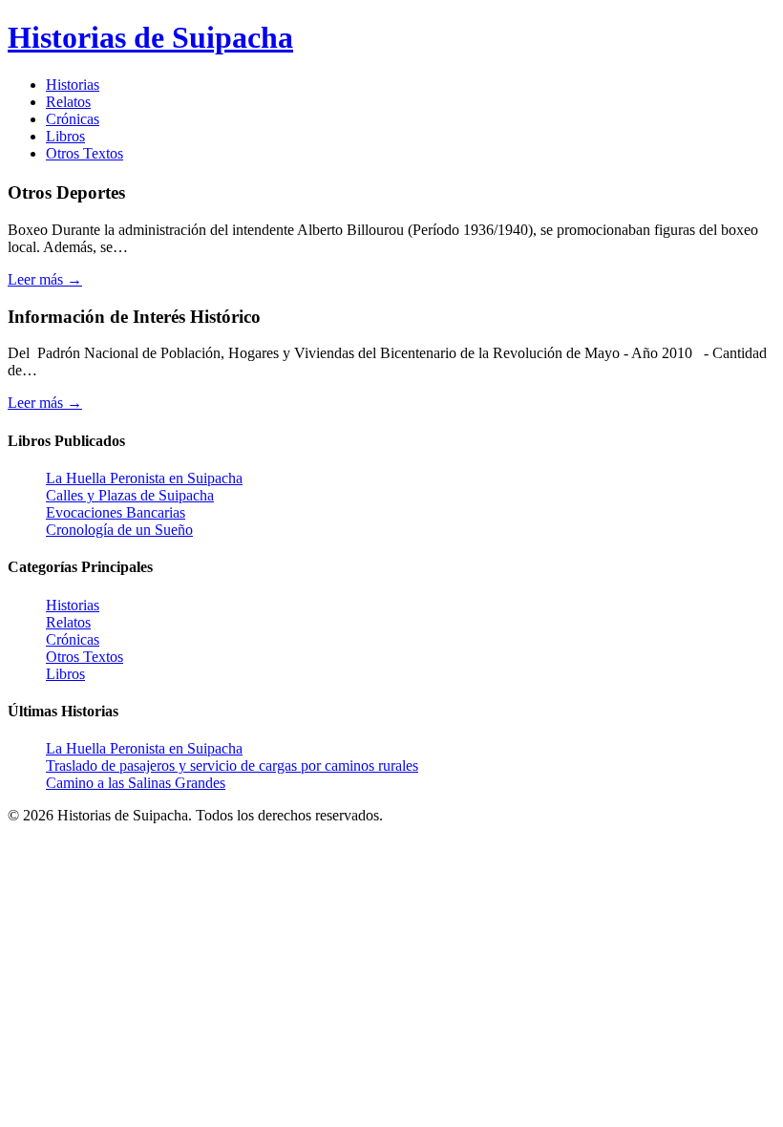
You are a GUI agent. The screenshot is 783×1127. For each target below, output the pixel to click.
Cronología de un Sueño (119, 529)
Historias (72, 84)
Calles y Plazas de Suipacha (130, 495)
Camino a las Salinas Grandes (135, 783)
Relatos (68, 102)
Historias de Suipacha (150, 37)
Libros (65, 136)
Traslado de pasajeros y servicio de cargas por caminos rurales (232, 765)
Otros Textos (84, 153)
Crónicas (72, 119)
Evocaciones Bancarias (115, 512)
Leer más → (45, 279)
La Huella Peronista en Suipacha (144, 478)
